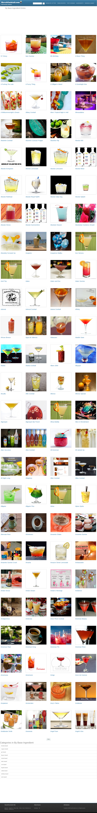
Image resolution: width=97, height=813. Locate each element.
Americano (29, 675)
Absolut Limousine (56, 168)
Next (48, 739)
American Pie (54, 647)
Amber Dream (30, 591)
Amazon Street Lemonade (59, 562)
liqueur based (4, 755)
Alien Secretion (6, 450)
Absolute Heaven (56, 225)
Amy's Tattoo (54, 703)
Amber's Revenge (56, 591)
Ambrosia (29, 619)
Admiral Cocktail (31, 309)
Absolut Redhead (6, 197)
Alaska (3, 365)
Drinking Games (89, 3)
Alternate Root (5, 534)
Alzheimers (29, 534)
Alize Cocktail (30, 450)
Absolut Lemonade (32, 168)
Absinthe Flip (54, 140)
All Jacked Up (79, 450)
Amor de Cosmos (81, 675)
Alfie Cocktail (30, 394)
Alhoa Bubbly (54, 422)
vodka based (4, 770)
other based (4, 761)
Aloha (52, 506)
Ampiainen (4, 703)
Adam (28, 281)
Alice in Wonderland (82, 422)
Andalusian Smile (6, 731)
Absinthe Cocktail (6, 140)
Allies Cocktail (79, 478)
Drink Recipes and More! (6, 4)
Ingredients (79, 3)
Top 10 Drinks (71, 3)
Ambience (78, 591)
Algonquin (4, 422)
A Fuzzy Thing (30, 84)
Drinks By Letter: (51, 3)
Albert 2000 (54, 365)
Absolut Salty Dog (56, 197)
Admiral (3, 309)
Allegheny (29, 478)
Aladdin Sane (79, 337)
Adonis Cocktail (55, 309)
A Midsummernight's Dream (10, 112)
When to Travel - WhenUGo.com (25, 808)
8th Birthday (54, 56)
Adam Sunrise (80, 281)
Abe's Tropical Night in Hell (59, 112)
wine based (4, 777)
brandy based (4, 745)
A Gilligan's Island (56, 84)
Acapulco (29, 253)
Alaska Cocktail (31, 365)
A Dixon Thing (80, 56)
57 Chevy (4, 56)
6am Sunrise (30, 56)
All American (54, 450)
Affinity (77, 309)
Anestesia (29, 731)
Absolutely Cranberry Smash (84, 225)
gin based (3, 752)
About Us (6, 808)
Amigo (52, 675)
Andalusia (78, 703)
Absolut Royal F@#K (33, 197)
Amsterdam (29, 703)
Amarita (28, 562)
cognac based (4, 749)
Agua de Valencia (31, 337)
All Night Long (5, 478)
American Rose (80, 647)
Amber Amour (5, 591)
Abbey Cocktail (31, 112)
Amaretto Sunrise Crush (9, 562)
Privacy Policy (16, 808)
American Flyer (6, 647)
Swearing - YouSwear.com (9, 809)
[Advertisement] (48, 21)
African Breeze (6, 337)
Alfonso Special (80, 394)
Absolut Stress (6, 225)
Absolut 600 (79, 140)
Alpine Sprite (79, 506)
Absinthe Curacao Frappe (34, 140)
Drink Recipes (61, 3)
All (39, 808)
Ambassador (79, 562)
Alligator (3, 506)
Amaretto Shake (55, 534)
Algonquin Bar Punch (33, 422)
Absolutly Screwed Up (8, 253)
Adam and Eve (55, 281)
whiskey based (4, 773)
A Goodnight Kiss (81, 84)
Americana (4, 675)
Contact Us (11, 808)
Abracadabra (79, 112)
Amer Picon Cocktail (57, 619)
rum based (3, 764)
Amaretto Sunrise (81, 534)
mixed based (4, 758)
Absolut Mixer (79, 168)
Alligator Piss (30, 506)
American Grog (31, 647)
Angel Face (54, 731)
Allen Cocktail (54, 478)
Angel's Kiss (79, 731)
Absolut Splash (80, 197)
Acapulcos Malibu (56, 253)
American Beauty (81, 619)
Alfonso (52, 394)
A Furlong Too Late (7, 84)
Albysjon (78, 365)
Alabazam (53, 337)
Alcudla (3, 394)
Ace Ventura (79, 253)
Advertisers (36, 808)
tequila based (4, 767)
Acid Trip (4, 281)
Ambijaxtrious (5, 619)
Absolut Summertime (33, 225)
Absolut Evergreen (7, 168)
